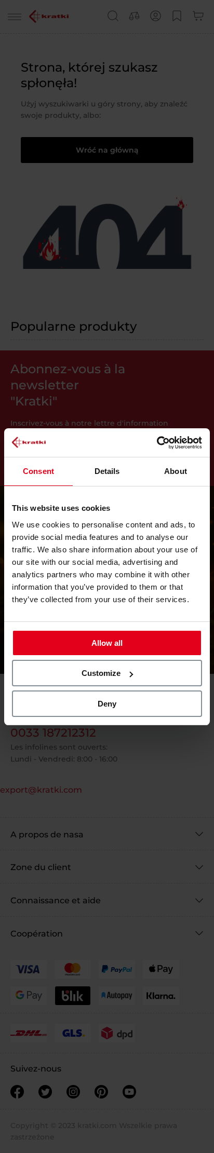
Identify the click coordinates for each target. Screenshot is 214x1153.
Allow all (107, 643)
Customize (101, 673)
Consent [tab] (38, 471)
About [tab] (175, 471)
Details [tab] (107, 471)
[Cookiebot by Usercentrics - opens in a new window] (156, 443)
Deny (107, 703)
